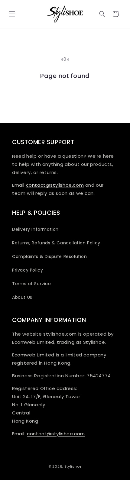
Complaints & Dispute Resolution (49, 256)
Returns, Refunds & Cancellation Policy (56, 243)
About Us (22, 297)
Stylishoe (73, 466)
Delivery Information (35, 229)
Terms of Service (31, 284)
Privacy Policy (27, 270)
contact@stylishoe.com (55, 185)
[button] (12, 14)
